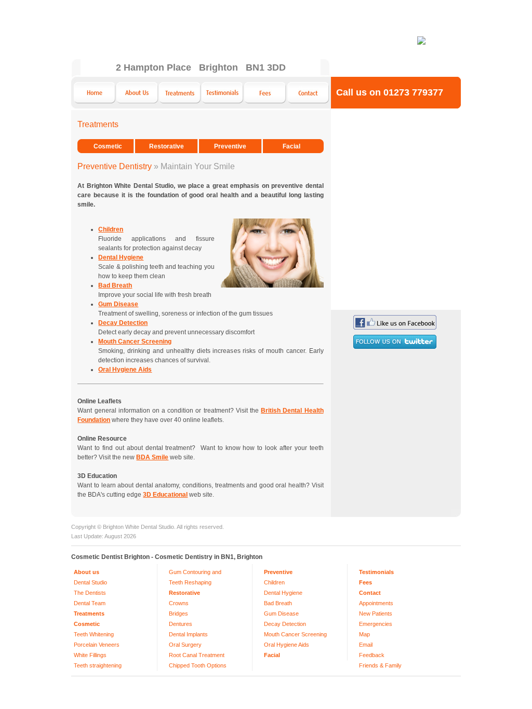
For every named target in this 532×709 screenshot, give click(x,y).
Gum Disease (281, 613)
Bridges (178, 613)
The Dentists (90, 593)
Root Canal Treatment (196, 655)
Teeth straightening (98, 665)
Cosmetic (108, 146)
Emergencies (375, 624)
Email (366, 645)
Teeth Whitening (94, 634)
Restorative (166, 146)
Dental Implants (188, 634)
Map (364, 634)
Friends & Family (380, 665)
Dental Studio (90, 582)
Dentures (180, 624)
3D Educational (165, 494)
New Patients (375, 613)
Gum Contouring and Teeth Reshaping (195, 577)
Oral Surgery (185, 645)
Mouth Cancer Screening (295, 634)
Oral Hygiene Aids (286, 645)
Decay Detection (285, 624)
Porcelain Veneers (96, 645)
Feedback (371, 655)
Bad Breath (278, 603)
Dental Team (89, 603)
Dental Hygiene (283, 593)
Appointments (376, 603)
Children (274, 582)
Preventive (230, 146)
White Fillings (90, 655)
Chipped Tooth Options (198, 665)
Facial (291, 146)
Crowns (179, 603)
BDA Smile (152, 457)
